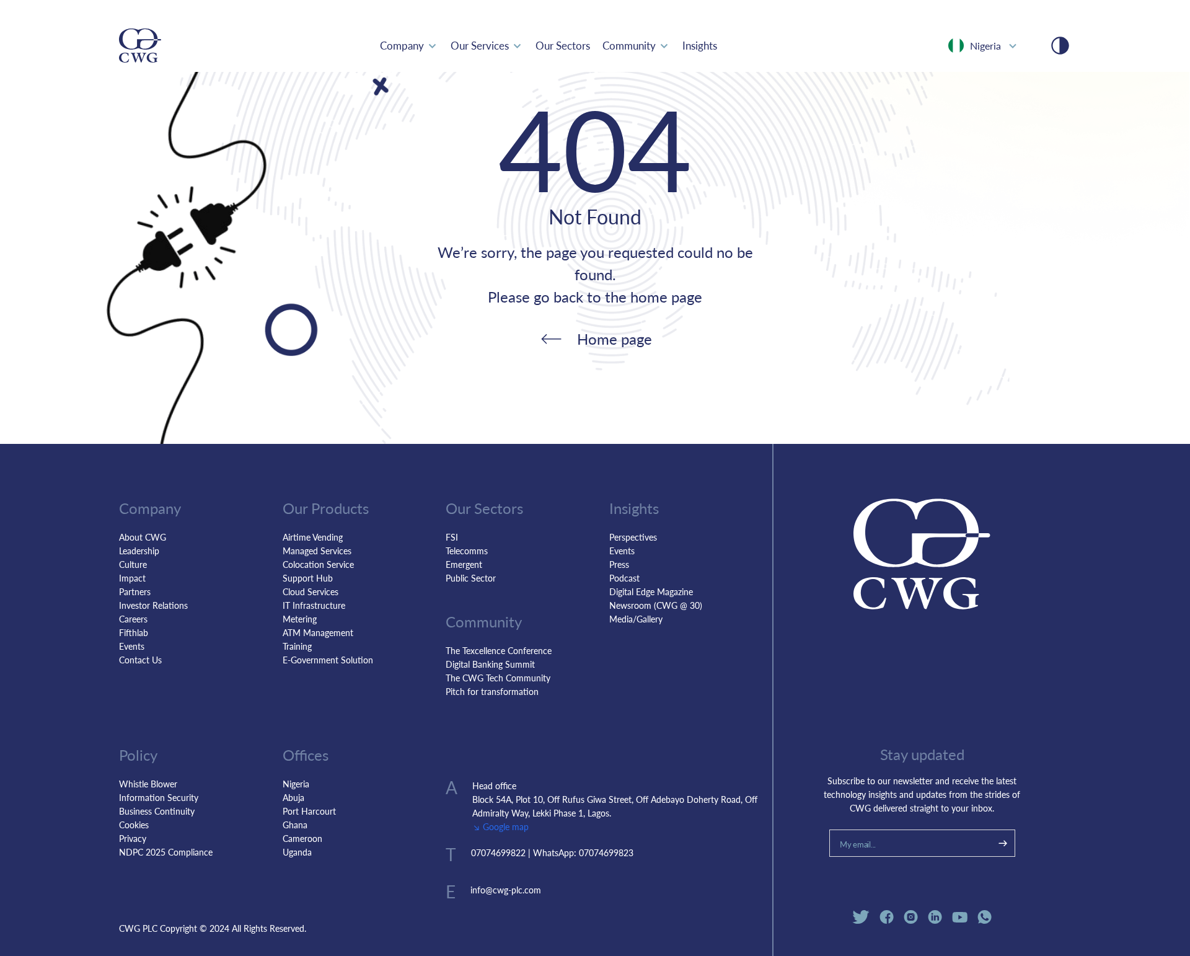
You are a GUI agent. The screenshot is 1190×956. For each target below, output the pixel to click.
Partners (135, 591)
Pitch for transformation (492, 691)
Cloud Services (310, 591)
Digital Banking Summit (490, 664)
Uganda (297, 852)
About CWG (142, 537)
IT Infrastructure (314, 605)
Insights (699, 45)
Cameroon (302, 838)
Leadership (139, 550)
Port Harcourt (309, 811)
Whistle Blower (148, 783)
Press (619, 564)
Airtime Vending (313, 537)
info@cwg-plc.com (505, 889)
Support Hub (308, 578)
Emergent (464, 564)
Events (131, 646)
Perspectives (633, 537)
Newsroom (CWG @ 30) (655, 605)
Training (297, 646)
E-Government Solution (328, 659)
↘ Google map (500, 826)
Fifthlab (133, 632)
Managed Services (317, 550)
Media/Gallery (636, 619)
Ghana (295, 824)
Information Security (158, 797)
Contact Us (140, 659)
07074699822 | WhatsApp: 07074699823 (552, 852)
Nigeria (296, 783)
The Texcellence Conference (499, 650)
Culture (133, 564)
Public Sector (471, 578)
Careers (133, 619)
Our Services (480, 45)
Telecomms (467, 550)
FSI (452, 537)
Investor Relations (153, 605)
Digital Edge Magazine (651, 591)
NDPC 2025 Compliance (166, 852)
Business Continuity (157, 811)
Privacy (132, 838)
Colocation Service (318, 564)
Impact (132, 578)
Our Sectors (563, 45)
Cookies (134, 824)
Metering (300, 619)
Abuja (293, 797)
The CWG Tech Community (498, 677)
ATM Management (318, 632)
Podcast (624, 578)
